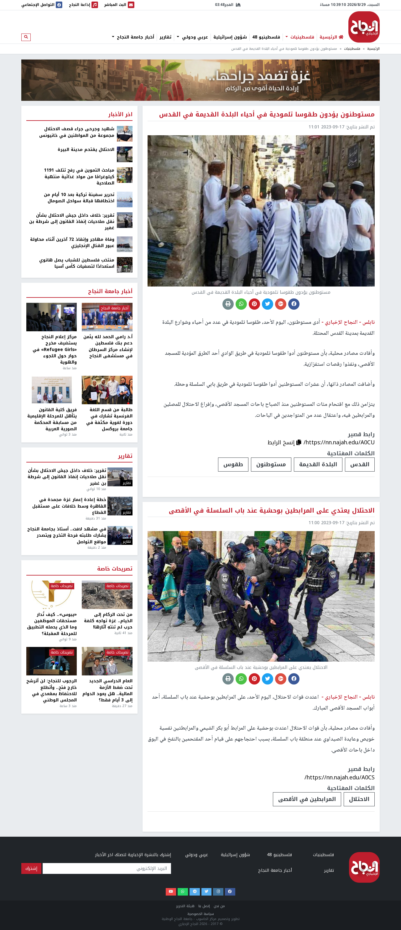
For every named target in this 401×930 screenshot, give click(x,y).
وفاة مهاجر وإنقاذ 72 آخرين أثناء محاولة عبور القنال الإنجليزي (72, 242)
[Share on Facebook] (293, 304)
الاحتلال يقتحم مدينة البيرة (86, 150)
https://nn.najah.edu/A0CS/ (340, 777)
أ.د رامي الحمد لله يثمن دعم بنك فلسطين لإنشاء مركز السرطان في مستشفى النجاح (107, 346)
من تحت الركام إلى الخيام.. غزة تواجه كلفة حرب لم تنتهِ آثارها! (108, 621)
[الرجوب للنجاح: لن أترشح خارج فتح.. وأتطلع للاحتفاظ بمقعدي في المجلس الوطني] (51, 661)
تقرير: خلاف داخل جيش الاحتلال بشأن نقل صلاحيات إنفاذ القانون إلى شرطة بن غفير (71, 221)
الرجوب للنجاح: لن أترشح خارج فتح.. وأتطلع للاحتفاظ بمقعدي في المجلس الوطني (51, 691)
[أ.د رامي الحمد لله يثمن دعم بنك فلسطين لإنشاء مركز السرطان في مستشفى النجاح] (107, 317)
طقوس (233, 464)
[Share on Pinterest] (254, 304)
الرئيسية (373, 48)
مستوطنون (271, 464)
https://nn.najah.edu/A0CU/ (339, 442)
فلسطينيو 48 (266, 37)
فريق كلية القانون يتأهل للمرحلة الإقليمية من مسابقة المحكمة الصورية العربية (52, 419)
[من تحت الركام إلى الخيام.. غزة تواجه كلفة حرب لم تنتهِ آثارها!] (107, 595)
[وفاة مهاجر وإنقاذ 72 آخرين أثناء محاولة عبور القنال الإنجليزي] (125, 244)
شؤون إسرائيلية (230, 37)
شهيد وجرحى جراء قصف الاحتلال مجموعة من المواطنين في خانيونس (76, 132)
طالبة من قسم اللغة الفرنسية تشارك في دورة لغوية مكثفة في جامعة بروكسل (109, 419)
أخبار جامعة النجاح (134, 37)
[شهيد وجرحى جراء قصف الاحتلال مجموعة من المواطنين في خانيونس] (125, 133)
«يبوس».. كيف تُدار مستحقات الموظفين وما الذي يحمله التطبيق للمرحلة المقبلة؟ (52, 624)
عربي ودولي (194, 37)
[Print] (228, 304)
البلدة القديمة (318, 464)
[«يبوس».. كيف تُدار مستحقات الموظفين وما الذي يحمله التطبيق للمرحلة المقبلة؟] (51, 595)
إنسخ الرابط (282, 442)
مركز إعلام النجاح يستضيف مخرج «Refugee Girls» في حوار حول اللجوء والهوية (55, 350)
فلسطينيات (301, 37)
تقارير (165, 37)
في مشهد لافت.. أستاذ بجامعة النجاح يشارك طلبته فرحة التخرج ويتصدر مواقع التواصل (66, 535)
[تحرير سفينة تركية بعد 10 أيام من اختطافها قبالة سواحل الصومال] (125, 199)
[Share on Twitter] (267, 304)
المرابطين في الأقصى (307, 799)
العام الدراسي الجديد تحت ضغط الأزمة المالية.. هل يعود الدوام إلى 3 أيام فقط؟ (107, 691)
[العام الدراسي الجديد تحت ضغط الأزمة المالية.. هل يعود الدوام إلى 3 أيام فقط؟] (107, 661)
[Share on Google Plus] (280, 304)
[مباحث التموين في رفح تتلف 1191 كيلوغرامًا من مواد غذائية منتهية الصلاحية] (125, 175)
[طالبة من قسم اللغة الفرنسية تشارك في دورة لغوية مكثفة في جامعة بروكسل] (107, 390)
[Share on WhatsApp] (241, 304)
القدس (359, 464)
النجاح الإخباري (364, 27)
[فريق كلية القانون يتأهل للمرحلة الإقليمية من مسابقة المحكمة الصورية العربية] (51, 390)
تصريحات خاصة (115, 569)
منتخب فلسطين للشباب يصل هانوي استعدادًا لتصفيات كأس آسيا (76, 263)
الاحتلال (359, 799)
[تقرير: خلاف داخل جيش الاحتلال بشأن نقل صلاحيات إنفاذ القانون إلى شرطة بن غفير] (125, 220)
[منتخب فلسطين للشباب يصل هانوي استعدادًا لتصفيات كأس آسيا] (125, 264)
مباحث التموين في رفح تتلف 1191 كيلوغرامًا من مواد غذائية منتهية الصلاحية (79, 176)
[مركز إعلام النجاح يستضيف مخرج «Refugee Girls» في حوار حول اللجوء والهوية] (51, 317)
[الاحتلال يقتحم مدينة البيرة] (125, 154)
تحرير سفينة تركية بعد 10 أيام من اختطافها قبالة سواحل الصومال (79, 198)
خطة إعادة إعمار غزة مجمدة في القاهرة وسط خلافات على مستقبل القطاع (69, 506)
